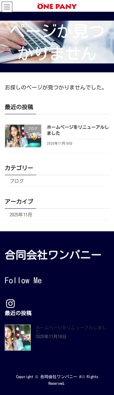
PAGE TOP (105, 376)
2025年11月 (21, 214)
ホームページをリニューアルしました (70, 330)
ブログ (17, 180)
